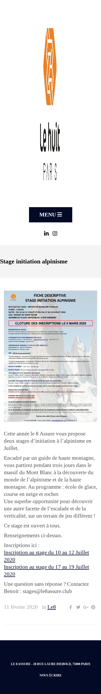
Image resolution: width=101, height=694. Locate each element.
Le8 (51, 607)
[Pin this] (93, 607)
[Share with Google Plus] (85, 607)
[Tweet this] (78, 607)
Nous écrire (51, 675)
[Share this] (70, 607)
